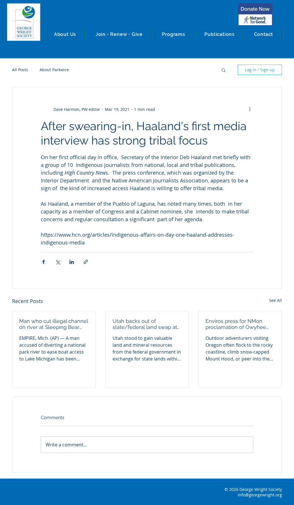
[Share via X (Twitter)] (57, 262)
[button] (65, 34)
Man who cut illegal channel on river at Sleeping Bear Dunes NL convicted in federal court (53, 324)
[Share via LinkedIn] (71, 262)
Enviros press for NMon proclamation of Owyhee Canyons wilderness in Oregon (236, 324)
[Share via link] (85, 262)
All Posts (20, 69)
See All (275, 300)
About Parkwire (54, 69)
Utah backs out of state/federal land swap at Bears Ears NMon (145, 324)
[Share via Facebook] (43, 262)
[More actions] (249, 109)
